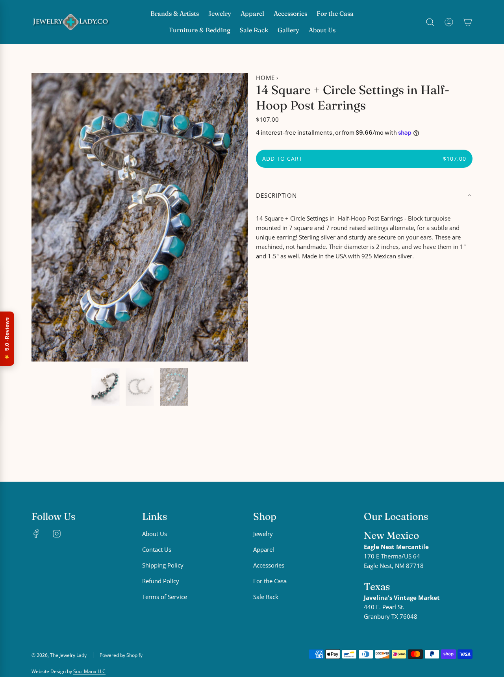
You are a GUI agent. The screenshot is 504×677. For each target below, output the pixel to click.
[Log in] (448, 22)
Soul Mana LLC (89, 671)
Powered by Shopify (121, 655)
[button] (40, 217)
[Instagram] (56, 533)
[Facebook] (36, 533)
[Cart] (467, 22)
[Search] (430, 22)
